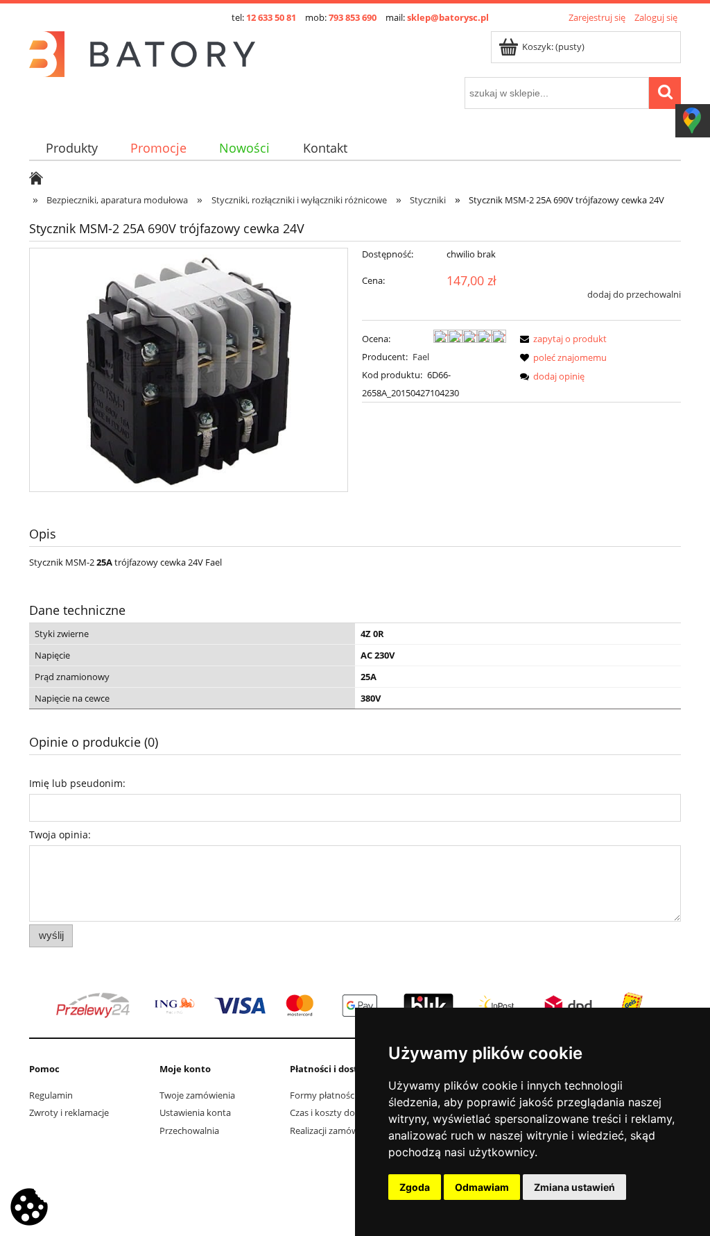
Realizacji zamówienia (334, 1130)
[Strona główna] (142, 52)
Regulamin (51, 1095)
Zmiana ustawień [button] (574, 1187)
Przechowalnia (189, 1130)
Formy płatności (323, 1095)
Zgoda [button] (414, 1187)
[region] (355, 1005)
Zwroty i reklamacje (69, 1112)
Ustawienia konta (195, 1112)
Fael (421, 356)
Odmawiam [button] (482, 1187)
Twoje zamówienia (197, 1095)
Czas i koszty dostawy (334, 1112)
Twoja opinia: (60, 834)
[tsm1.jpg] (188, 370)
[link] (355, 1005)
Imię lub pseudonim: (77, 783)
